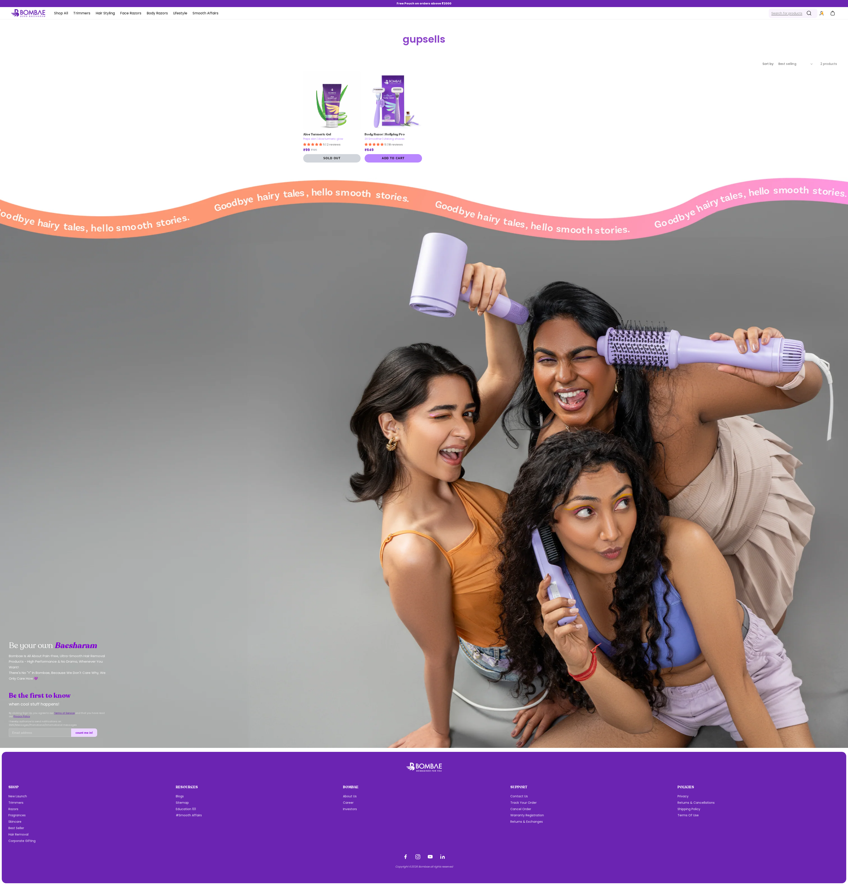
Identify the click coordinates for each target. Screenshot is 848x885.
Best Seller (16, 828)
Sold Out (332, 158)
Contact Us (519, 796)
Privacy (683, 796)
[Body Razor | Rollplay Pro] (393, 100)
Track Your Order (523, 802)
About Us (350, 796)
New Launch (17, 796)
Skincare (14, 821)
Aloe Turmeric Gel (317, 134)
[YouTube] (430, 857)
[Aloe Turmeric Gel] (332, 100)
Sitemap (182, 802)
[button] (793, 13)
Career (348, 802)
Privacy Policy (21, 716)
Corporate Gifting (22, 841)
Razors (13, 809)
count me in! (84, 732)
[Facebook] (405, 857)
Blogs (180, 796)
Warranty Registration (527, 815)
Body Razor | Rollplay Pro (385, 134)
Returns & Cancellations (696, 802)
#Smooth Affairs (189, 815)
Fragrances (17, 815)
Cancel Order (520, 809)
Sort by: (768, 64)
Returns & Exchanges (526, 821)
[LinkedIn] (443, 857)
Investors (350, 809)
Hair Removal (18, 834)
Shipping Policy (689, 809)
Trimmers (15, 802)
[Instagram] (418, 857)
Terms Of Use (688, 815)
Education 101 (186, 809)
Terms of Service (64, 713)
